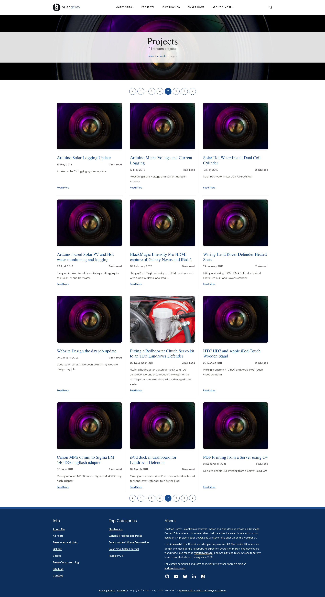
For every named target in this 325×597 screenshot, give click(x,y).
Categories (124, 7)
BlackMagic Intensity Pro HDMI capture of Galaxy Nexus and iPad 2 (161, 256)
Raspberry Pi (116, 556)
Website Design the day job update (86, 351)
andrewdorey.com (175, 568)
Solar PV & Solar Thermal (124, 549)
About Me (59, 529)
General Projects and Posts (125, 536)
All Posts (58, 536)
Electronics (171, 7)
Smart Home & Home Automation (129, 542)
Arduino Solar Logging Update (84, 157)
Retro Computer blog (66, 562)
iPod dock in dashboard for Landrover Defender (153, 459)
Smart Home (196, 7)
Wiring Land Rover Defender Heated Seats (235, 256)
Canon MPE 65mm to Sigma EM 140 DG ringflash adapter (85, 459)
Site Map (58, 569)
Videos (57, 556)
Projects (148, 7)
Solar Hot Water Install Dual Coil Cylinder (232, 160)
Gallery (57, 549)
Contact (58, 575)
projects (161, 56)
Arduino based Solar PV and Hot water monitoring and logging (85, 256)
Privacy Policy (107, 590)
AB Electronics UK (237, 544)
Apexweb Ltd (177, 544)
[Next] (192, 91)
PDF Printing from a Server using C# (235, 457)
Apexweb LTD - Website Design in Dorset (202, 590)
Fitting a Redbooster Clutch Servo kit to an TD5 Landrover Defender (162, 353)
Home (151, 56)
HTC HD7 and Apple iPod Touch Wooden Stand (232, 353)
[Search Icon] (269, 7)
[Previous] (132, 91)
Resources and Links (65, 542)
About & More (222, 7)
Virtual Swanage (203, 552)
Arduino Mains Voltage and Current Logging (161, 160)
